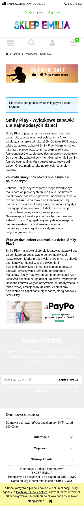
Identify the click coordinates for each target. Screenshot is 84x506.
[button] (10, 43)
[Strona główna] (42, 24)
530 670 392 (75, 3)
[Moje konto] (52, 43)
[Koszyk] (73, 42)
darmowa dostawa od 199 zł (26, 3)
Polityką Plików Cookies (31, 492)
